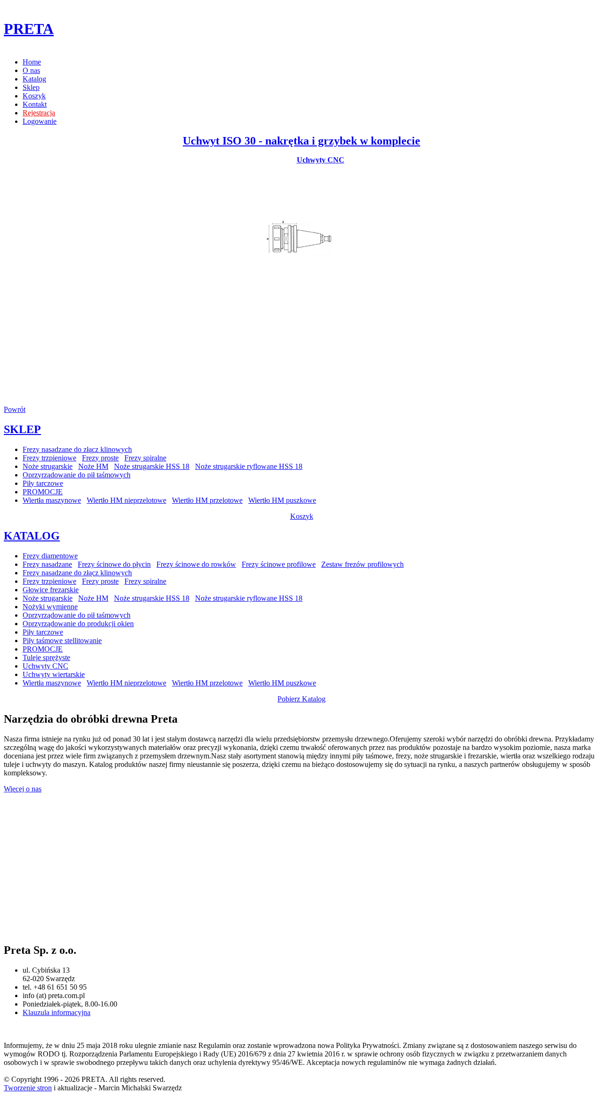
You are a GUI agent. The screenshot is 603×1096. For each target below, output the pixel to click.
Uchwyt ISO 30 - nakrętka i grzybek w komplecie (301, 141)
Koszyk (34, 96)
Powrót (14, 409)
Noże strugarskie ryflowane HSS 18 (248, 466)
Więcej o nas (22, 789)
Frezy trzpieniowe (49, 458)
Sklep (31, 87)
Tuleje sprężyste (46, 657)
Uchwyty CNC (320, 160)
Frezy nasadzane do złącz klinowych (77, 449)
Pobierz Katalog (301, 699)
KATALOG (32, 536)
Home (32, 62)
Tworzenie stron (28, 1088)
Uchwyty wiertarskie (54, 674)
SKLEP (22, 429)
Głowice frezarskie (51, 590)
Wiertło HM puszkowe (282, 500)
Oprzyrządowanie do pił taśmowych (76, 475)
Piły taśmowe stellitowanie (62, 641)
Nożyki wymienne (50, 607)
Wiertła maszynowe (52, 500)
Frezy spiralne (145, 458)
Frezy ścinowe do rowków (196, 564)
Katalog (34, 79)
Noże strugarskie (48, 466)
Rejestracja (39, 113)
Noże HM (93, 466)
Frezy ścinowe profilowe (279, 564)
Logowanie (40, 121)
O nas (31, 70)
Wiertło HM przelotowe (207, 500)
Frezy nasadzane (47, 564)
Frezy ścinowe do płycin (114, 564)
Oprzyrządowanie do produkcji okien (78, 624)
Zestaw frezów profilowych (362, 564)
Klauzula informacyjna (56, 1012)
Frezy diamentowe (50, 556)
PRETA (29, 28)
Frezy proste (100, 458)
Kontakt (35, 104)
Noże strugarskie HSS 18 (151, 466)
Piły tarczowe (43, 483)
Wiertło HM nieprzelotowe (126, 500)
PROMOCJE (43, 492)
